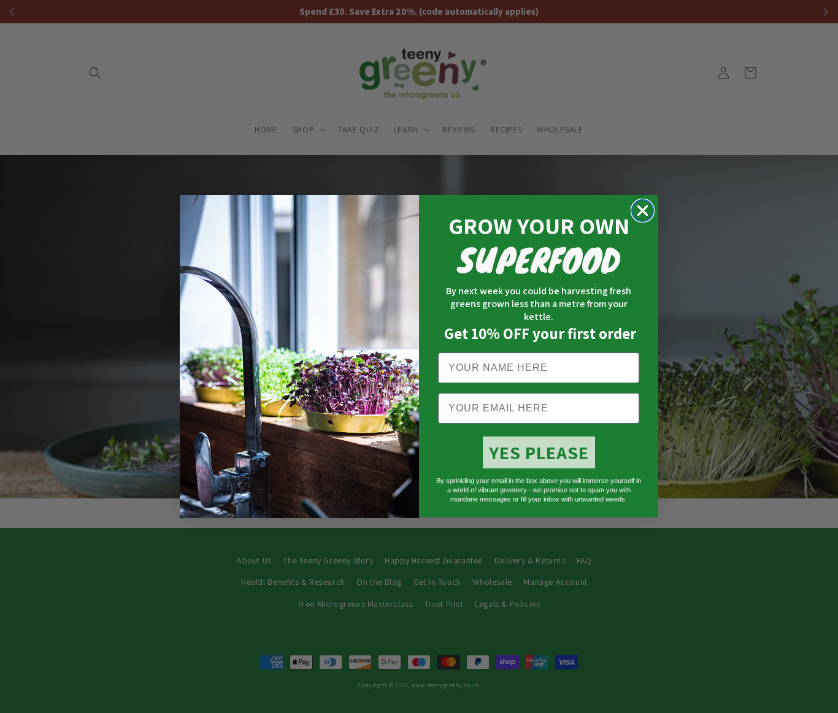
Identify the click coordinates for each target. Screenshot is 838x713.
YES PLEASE (539, 452)
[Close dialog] (642, 210)
